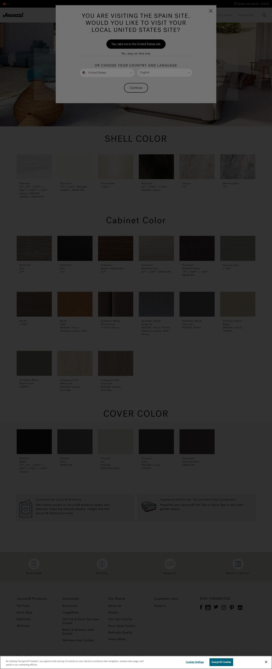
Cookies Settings (195, 662)
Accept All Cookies (221, 662)
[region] (136, 662)
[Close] (266, 662)
